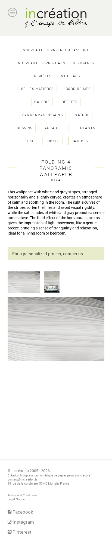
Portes (52, 141)
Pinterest (21, 532)
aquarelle (55, 128)
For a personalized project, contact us (47, 253)
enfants (86, 128)
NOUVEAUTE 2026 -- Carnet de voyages (56, 63)
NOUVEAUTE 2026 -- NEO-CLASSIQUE (56, 50)
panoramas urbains (42, 115)
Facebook (22, 512)
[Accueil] (56, 18)
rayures (79, 141)
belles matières (37, 89)
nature (82, 115)
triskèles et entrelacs (56, 76)
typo (28, 141)
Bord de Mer (78, 89)
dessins (25, 128)
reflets (70, 102)
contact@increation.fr (22, 479)
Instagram (22, 522)
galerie (42, 102)
